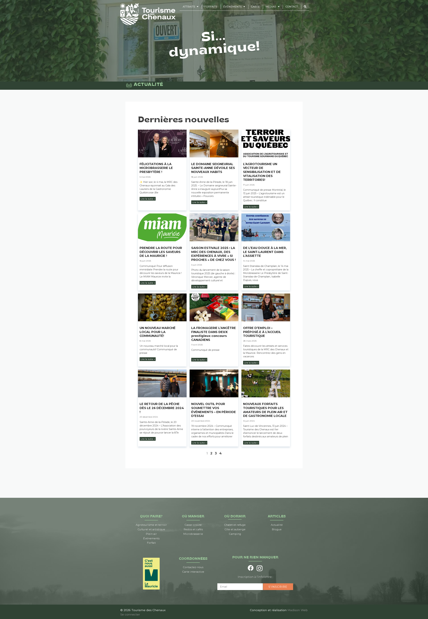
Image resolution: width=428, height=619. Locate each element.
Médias (270, 6)
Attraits (189, 6)
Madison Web (298, 610)
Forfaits (210, 6)
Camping (235, 533)
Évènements (232, 6)
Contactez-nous (193, 567)
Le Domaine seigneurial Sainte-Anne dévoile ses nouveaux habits (213, 168)
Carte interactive (193, 571)
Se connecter (130, 614)
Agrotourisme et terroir (151, 524)
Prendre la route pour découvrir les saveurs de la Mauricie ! (161, 252)
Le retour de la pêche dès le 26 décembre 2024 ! (162, 408)
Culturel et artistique (151, 529)
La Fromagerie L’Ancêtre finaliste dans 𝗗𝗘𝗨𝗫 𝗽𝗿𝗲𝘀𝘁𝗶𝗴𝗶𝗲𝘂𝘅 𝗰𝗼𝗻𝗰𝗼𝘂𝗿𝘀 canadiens (213, 334)
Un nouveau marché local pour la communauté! (158, 332)
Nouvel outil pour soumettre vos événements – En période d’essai (213, 410)
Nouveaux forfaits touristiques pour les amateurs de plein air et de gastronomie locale (265, 410)
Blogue (277, 529)
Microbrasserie (193, 533)
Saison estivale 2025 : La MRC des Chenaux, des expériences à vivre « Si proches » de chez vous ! (213, 254)
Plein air (151, 533)
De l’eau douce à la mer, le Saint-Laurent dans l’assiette (265, 252)
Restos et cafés (193, 529)
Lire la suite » (147, 198)
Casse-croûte (193, 524)
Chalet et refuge (235, 524)
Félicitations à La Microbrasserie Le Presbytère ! (156, 168)
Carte (255, 6)
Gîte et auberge (235, 529)
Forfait (151, 542)
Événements (151, 538)
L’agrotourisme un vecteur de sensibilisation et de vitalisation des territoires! (262, 172)
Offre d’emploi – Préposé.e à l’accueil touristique (262, 332)
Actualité (277, 524)
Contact (291, 6)
